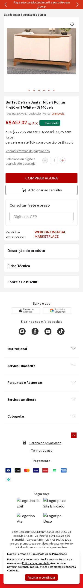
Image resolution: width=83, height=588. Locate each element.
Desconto (52, 123)
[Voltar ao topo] (74, 435)
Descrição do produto (26, 250)
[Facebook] (35, 331)
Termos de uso (41, 450)
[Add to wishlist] (72, 24)
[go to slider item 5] (54, 90)
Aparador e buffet (34, 14)
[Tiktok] (60, 331)
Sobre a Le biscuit (22, 282)
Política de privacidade (45, 443)
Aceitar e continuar (41, 577)
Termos (63, 559)
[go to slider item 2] (39, 90)
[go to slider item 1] (34, 90)
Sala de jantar (12, 14)
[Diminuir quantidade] (45, 160)
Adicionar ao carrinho (45, 190)
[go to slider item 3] (44, 90)
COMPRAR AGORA (41, 178)
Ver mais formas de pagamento (28, 151)
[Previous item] (5, 4)
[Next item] (77, 4)
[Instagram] (22, 331)
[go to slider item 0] (29, 90)
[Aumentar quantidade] (62, 160)
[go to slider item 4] (49, 90)
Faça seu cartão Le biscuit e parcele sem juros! (41, 4)
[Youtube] (47, 331)
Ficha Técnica (18, 265)
